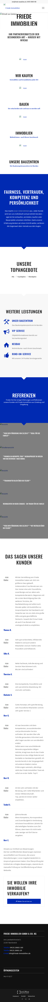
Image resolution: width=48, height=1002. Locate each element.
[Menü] (43, 8)
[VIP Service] (6, 332)
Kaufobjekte (22, 277)
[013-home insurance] (24, 62)
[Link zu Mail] (29, 999)
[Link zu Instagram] (25, 999)
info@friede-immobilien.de (19, 953)
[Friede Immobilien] (20, 8)
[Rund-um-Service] (6, 355)
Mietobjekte (32, 277)
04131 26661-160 (16, 947)
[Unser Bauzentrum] (6, 322)
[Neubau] (6, 345)
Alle (13, 277)
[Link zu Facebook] (22, 999)
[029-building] (24, 148)
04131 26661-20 (16, 950)
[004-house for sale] (24, 120)
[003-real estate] (24, 91)
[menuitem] (43, 8)
